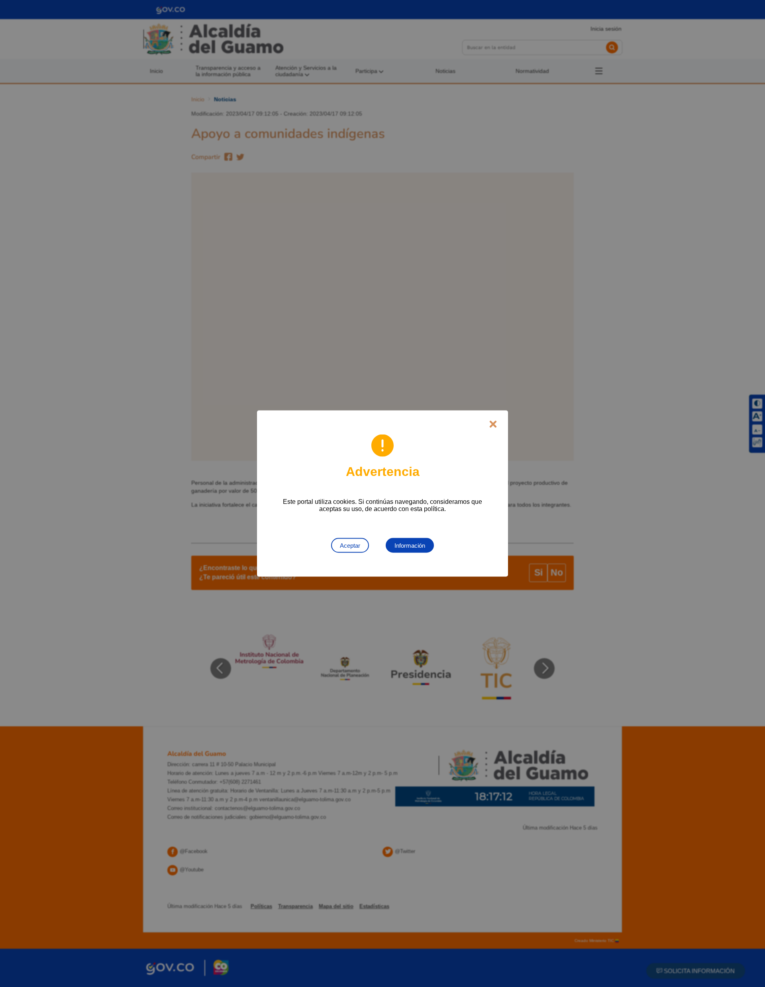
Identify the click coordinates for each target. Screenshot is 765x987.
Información (409, 545)
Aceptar (350, 545)
